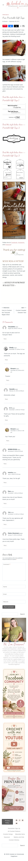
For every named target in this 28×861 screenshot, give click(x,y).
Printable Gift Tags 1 (10, 100)
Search (22, 614)
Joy (9, 512)
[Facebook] (16, 820)
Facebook (14, 242)
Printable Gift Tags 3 (11, 155)
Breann (6, 21)
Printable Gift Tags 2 (11, 127)
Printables (5, 14)
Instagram (21, 242)
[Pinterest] (22, 820)
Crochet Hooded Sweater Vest (21, 310)
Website (5, 602)
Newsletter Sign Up (14, 828)
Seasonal (7, 837)
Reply (5, 338)
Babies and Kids (19, 837)
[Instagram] (19, 820)
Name (5, 586)
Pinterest (8, 244)
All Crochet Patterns (14, 831)
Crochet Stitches (14, 840)
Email (5, 594)
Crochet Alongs (8, 834)
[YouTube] (16, 823)
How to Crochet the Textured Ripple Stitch (7, 311)
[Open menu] (3, 5)
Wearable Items (20, 834)
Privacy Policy (7, 822)
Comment (6, 564)
